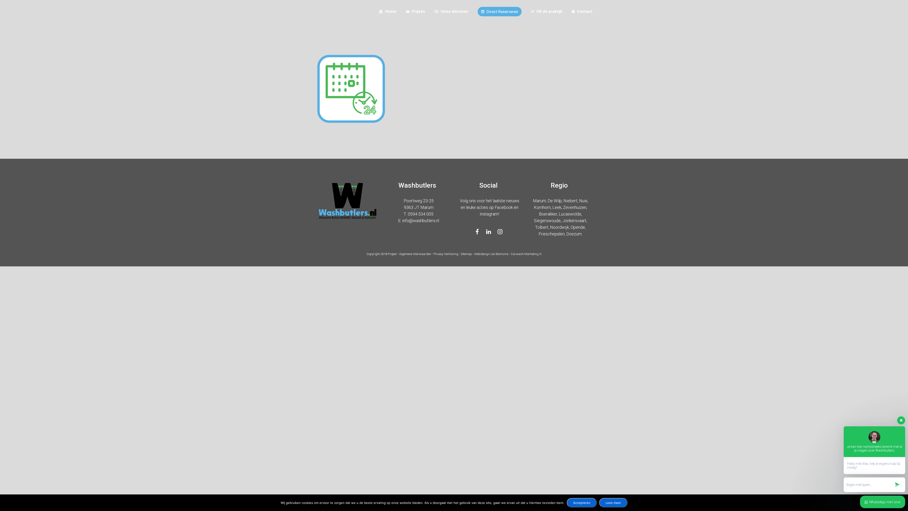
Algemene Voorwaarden (415, 254)
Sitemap (466, 254)
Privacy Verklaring (445, 254)
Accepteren (581, 503)
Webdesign (482, 254)
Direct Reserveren (502, 11)
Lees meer (613, 503)
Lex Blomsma (499, 254)
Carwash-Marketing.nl (526, 254)
